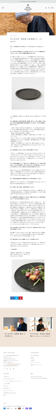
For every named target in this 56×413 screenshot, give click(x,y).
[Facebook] (3, 369)
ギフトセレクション (35, 362)
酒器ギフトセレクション (36, 365)
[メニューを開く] (3, 7)
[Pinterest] (13, 369)
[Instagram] (10, 369)
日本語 (4, 403)
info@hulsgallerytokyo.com (13, 364)
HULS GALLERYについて (9, 379)
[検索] (49, 7)
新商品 (32, 357)
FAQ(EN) (5, 386)
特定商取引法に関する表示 (9, 393)
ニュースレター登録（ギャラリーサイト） (13, 381)
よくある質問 (6, 383)
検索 (4, 395)
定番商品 (33, 360)
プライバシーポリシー (8, 390)
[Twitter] (7, 369)
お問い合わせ (6, 388)
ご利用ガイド (6, 376)
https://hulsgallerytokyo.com (10, 365)
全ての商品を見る (35, 355)
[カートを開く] (52, 8)
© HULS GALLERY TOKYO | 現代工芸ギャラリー (14, 406)
